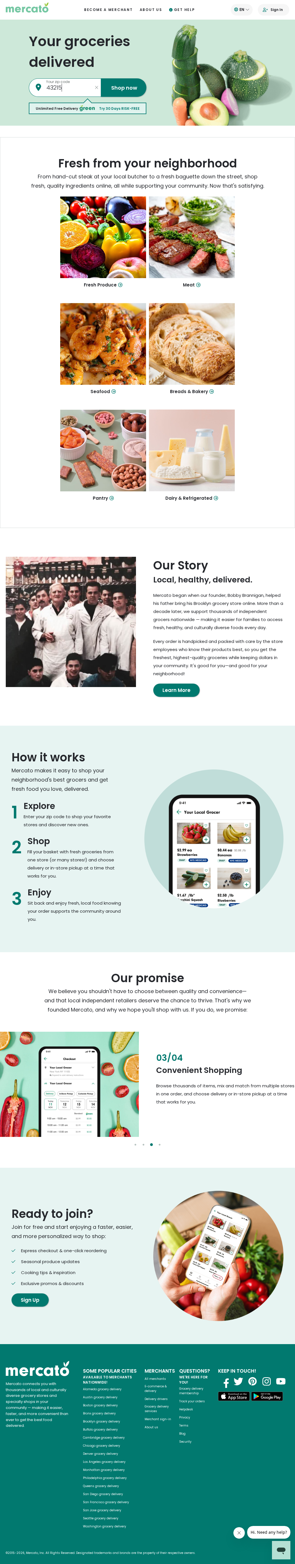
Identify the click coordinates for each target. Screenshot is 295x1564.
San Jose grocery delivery (102, 1510)
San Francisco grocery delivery (106, 1502)
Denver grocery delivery (100, 1454)
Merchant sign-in (158, 1419)
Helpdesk (186, 1409)
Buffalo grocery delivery (100, 1429)
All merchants (155, 1379)
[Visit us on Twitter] (238, 1381)
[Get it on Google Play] (267, 1397)
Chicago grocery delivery (101, 1446)
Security (185, 1442)
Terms (183, 1425)
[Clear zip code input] (96, 87)
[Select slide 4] (160, 1144)
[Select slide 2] (143, 1144)
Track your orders (192, 1401)
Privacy (184, 1417)
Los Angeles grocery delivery (104, 1462)
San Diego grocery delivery (103, 1494)
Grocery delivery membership (191, 1390)
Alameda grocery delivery (102, 1389)
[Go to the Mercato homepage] (27, 9)
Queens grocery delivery (101, 1486)
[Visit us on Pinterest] (252, 1381)
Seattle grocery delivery (100, 1518)
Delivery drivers (156, 1399)
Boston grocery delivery (100, 1405)
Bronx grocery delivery (99, 1413)
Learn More (176, 690)
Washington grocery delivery (104, 1526)
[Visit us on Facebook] (224, 1381)
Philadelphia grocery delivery (105, 1478)
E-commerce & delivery (156, 1388)
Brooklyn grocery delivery (101, 1421)
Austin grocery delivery (100, 1397)
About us (151, 9)
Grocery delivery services (157, 1408)
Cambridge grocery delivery (104, 1437)
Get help (184, 9)
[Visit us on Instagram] (266, 1381)
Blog (182, 1433)
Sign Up (30, 1300)
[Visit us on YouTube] (281, 1381)
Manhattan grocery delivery (104, 1470)
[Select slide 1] (135, 1144)
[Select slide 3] (152, 1144)
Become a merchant (108, 9)
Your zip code (58, 81)
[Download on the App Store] (234, 1397)
